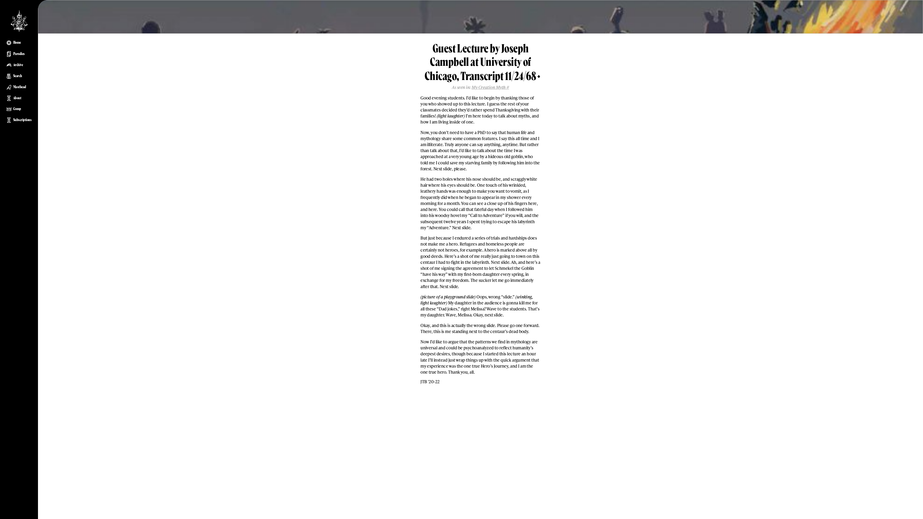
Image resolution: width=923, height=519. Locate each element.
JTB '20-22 (430, 381)
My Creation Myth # (490, 87)
